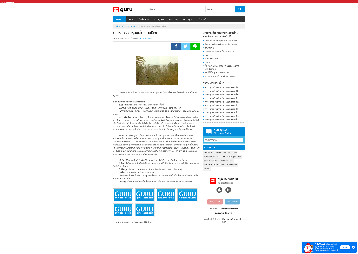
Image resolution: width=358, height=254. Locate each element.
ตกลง (345, 247)
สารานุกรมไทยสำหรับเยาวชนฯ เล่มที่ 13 (222, 105)
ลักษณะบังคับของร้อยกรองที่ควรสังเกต (221, 44)
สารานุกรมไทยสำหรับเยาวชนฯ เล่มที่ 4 (221, 87)
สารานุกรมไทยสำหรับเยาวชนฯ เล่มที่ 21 (222, 112)
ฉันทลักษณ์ (209, 48)
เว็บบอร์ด (203, 20)
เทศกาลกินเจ (232, 165)
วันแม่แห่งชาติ (209, 165)
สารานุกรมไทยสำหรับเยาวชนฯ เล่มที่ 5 (221, 91)
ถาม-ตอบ (173, 20)
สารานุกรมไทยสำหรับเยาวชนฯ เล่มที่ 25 (222, 120)
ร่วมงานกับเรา (232, 202)
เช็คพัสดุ (206, 169)
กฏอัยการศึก (236, 157)
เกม (228, 157)
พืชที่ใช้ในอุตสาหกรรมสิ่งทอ (217, 72)
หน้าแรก (119, 20)
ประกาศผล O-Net (230, 152)
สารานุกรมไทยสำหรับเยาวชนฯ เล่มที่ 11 (222, 98)
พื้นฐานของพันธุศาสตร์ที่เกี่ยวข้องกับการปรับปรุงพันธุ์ (222, 67)
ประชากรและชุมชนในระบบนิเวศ (219, 51)
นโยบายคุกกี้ (334, 250)
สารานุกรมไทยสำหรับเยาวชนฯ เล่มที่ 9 (221, 95)
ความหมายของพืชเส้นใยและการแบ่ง (220, 76)
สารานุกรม (159, 20)
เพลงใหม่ (224, 161)
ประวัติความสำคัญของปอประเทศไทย (221, 41)
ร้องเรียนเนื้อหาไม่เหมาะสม (223, 213)
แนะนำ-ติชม (215, 202)
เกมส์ (217, 161)
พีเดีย (131, 20)
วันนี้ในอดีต (144, 20)
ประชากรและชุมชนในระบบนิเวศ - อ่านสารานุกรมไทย (128, 9)
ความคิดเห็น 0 (145, 38)
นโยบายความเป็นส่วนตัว (321, 250)
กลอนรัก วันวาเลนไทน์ (212, 152)
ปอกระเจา (209, 55)
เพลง (231, 161)
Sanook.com (8, 1)
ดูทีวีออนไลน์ (208, 161)
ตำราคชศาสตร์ (211, 58)
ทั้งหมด (210, 9)
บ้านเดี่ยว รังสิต (209, 157)
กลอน (207, 62)
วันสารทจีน (220, 165)
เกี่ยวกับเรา (213, 208)
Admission (221, 157)
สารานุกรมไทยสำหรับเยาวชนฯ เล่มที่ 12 (222, 102)
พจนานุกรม (188, 20)
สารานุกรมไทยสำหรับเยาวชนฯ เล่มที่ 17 (222, 109)
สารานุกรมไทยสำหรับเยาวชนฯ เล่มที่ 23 (222, 116)
